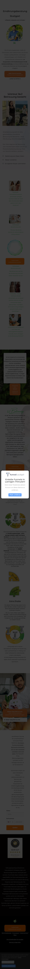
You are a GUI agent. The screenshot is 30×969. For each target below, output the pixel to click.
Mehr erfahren (15, 495)
